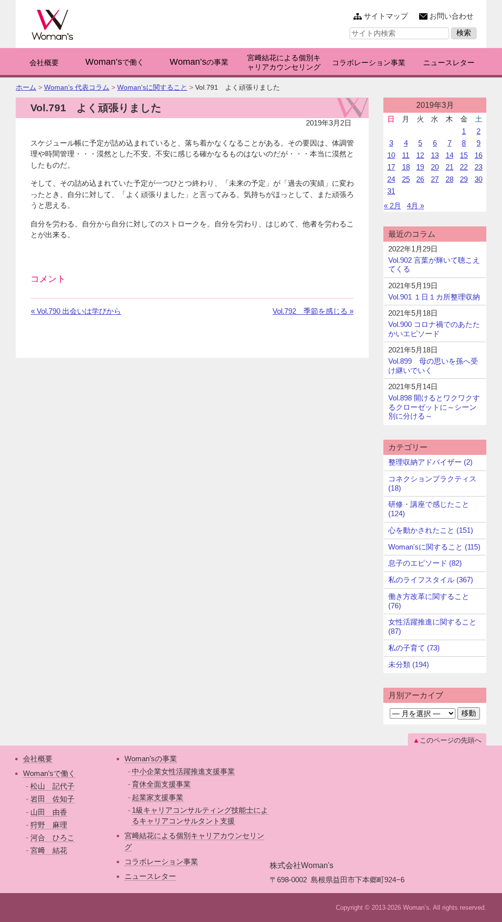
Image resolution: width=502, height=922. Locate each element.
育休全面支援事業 (161, 784)
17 (391, 167)
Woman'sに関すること (152, 87)
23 (478, 167)
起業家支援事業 (157, 797)
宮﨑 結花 (48, 850)
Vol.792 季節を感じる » (313, 311)
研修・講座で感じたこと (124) (428, 509)
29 (464, 179)
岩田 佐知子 (52, 799)
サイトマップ (386, 16)
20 (435, 167)
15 (464, 155)
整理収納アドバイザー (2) (430, 462)
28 (449, 179)
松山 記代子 (52, 786)
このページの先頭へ (450, 740)
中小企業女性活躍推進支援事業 (183, 771)
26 (420, 179)
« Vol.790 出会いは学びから (76, 311)
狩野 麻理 (48, 825)
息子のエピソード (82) (425, 563)
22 (464, 167)
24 (391, 179)
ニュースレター (150, 876)
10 (391, 155)
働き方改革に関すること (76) (428, 601)
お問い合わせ (451, 16)
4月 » (415, 205)
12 (420, 155)
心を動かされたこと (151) (430, 530)
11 (405, 155)
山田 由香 (48, 812)
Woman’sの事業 (151, 758)
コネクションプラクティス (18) (432, 483)
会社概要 (37, 758)
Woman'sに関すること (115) (434, 547)
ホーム (26, 87)
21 (449, 167)
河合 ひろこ (52, 837)
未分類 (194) (408, 664)
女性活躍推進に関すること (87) (432, 626)
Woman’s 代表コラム (76, 87)
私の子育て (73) (414, 648)
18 (406, 167)
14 (449, 155)
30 (478, 179)
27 (435, 179)
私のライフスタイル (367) (430, 579)
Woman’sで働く (49, 773)
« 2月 (392, 205)
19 (420, 167)
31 (391, 191)
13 (435, 155)
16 (478, 155)
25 (406, 179)
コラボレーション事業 (161, 861)
